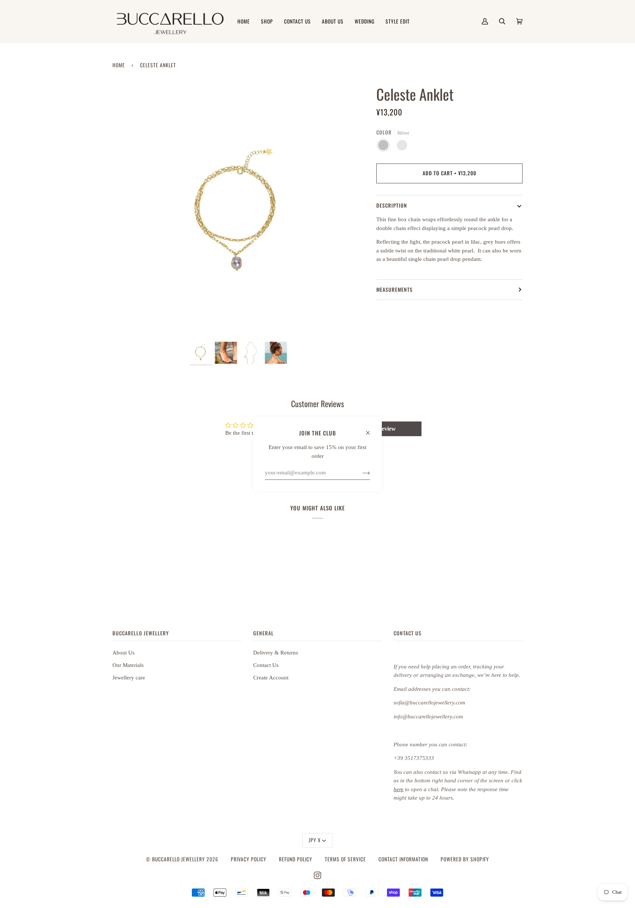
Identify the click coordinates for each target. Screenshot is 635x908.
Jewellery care (128, 678)
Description (391, 205)
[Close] (371, 429)
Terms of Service (345, 859)
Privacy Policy (248, 859)
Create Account (270, 678)
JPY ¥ (314, 840)
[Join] (360, 472)
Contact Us (266, 665)
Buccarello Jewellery (179, 859)
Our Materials (128, 665)
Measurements (394, 289)
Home (118, 65)
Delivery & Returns (275, 653)
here (398, 789)
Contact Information (403, 859)
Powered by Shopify (465, 859)
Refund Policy (295, 859)
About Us (123, 653)
